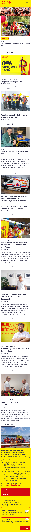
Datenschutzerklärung (13, 485)
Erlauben (6, 490)
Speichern (25, 528)
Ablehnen (6, 494)
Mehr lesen (6, 52)
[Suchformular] (23, 3)
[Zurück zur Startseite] (7, 3)
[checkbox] (27, 511)
